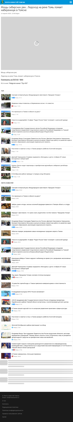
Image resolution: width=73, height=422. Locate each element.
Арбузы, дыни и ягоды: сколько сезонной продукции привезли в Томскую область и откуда (41, 204)
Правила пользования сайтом (12, 413)
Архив (4, 417)
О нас (4, 401)
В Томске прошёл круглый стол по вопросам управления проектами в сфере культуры (39, 308)
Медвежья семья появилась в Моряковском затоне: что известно (33, 103)
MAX (21, 80)
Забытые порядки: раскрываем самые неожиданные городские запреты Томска (37, 231)
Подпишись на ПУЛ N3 (9, 80)
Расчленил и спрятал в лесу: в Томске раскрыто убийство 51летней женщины (37, 148)
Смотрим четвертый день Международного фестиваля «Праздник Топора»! (36, 95)
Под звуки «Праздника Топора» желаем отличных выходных (31, 275)
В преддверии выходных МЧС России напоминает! (28, 292)
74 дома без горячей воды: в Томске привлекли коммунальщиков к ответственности (39, 283)
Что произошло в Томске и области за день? (26, 111)
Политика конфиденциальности (12, 410)
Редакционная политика (10, 407)
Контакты (5, 404)
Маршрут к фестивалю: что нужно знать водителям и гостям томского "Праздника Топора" (41, 213)
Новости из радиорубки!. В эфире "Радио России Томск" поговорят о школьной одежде (40, 120)
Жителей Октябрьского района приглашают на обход (29, 325)
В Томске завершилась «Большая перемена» (26, 354)
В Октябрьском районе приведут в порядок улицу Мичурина (31, 174)
